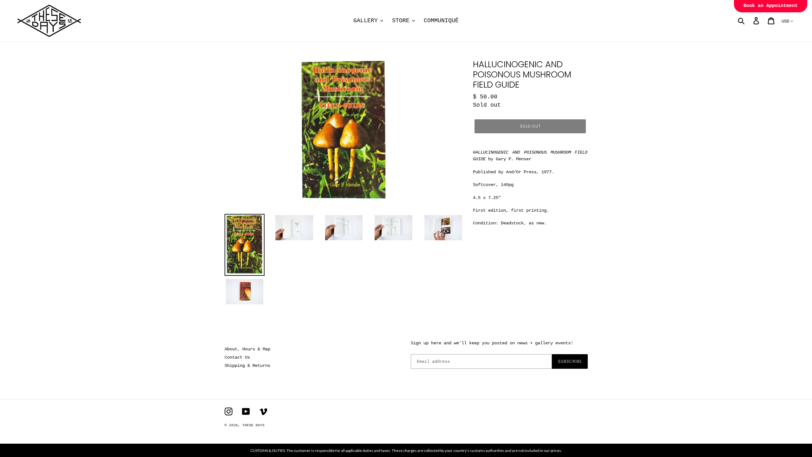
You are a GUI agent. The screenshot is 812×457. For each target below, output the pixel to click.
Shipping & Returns (247, 365)
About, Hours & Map (247, 349)
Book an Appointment (770, 6)
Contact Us (237, 357)
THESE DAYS (253, 425)
